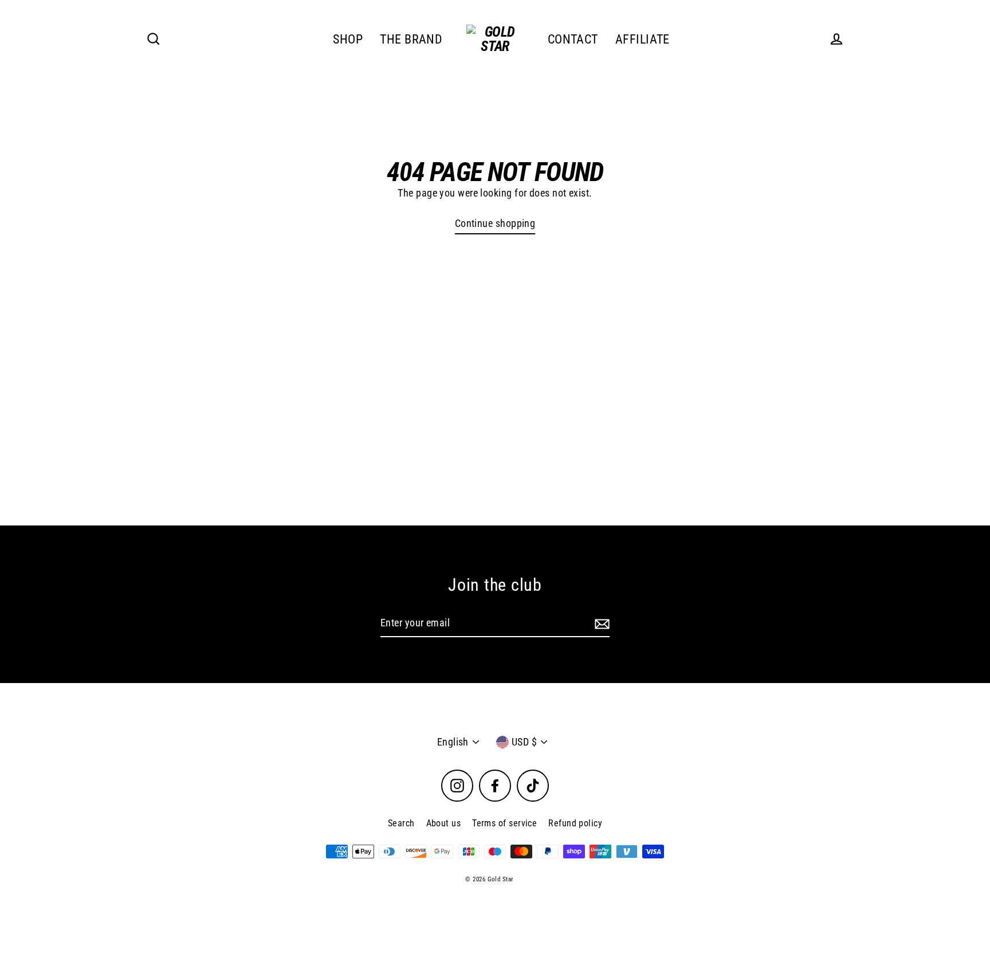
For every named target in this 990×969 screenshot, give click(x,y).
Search (401, 823)
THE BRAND (411, 39)
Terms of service (504, 823)
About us (443, 823)
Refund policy (575, 823)
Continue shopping (495, 223)
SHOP (348, 39)
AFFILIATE (642, 39)
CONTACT (573, 39)
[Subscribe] (600, 623)
